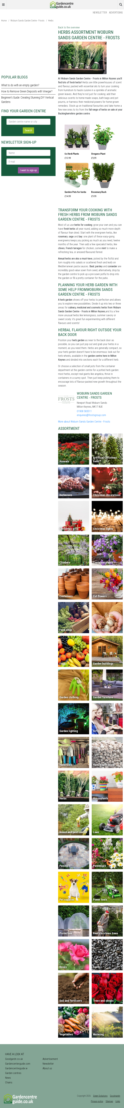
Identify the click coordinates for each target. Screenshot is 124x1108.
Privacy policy (97, 1101)
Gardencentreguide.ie (16, 1068)
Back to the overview (69, 27)
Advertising (116, 12)
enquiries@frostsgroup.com (91, 415)
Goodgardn (115, 1096)
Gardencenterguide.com (17, 1063)
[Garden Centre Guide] (62, 4)
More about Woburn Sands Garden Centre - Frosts (84, 421)
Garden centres (13, 1073)
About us (47, 1068)
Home (4, 20)
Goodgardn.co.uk (14, 1059)
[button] (77, 143)
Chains (8, 1082)
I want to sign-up (28, 170)
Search (28, 130)
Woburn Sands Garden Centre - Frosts (27, 20)
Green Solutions (100, 1096)
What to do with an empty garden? (20, 85)
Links (117, 1101)
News (8, 1077)
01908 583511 (84, 411)
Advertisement (50, 1059)
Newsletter (100, 12)
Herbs (50, 20)
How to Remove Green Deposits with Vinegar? (26, 91)
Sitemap (109, 1101)
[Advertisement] (28, 48)
